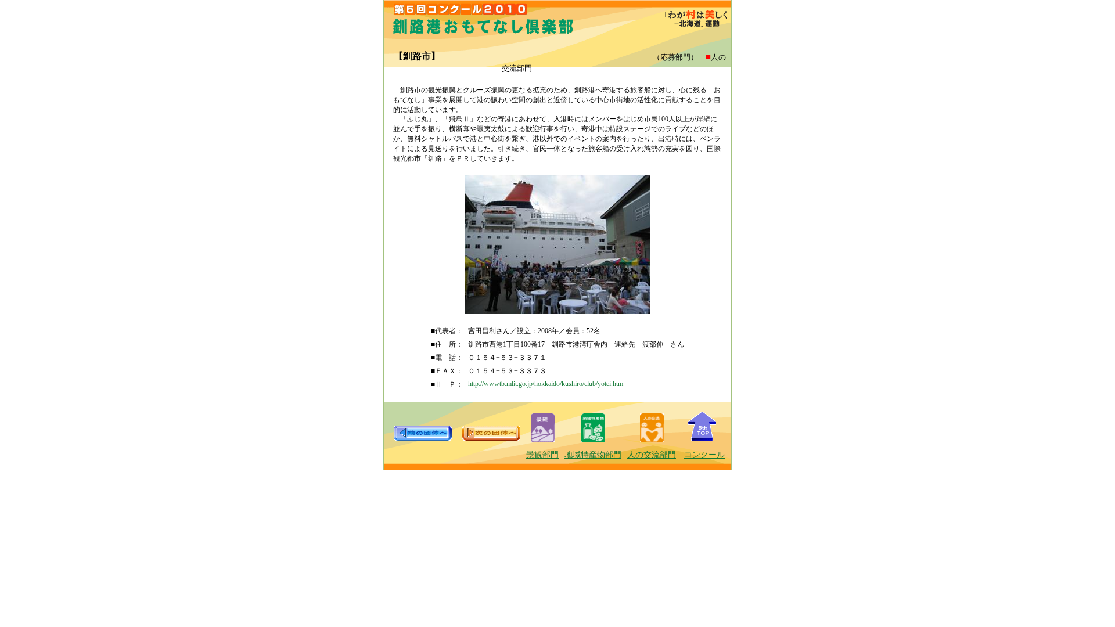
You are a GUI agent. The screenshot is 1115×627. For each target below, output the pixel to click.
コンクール (704, 455)
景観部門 (542, 455)
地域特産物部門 (592, 455)
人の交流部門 (651, 455)
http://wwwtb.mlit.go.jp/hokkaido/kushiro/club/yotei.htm (545, 384)
